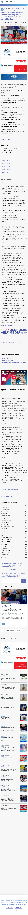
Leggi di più (14, 910)
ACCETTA (10, 907)
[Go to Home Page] (14, 8)
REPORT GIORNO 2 (6, 169)
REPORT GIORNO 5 (6, 160)
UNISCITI (14, 569)
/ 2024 (9, 10)
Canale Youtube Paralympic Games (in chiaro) (14, 362)
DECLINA (18, 907)
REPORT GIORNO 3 (6, 166)
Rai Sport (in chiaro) (7, 360)
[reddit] (11, 638)
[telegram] (22, 638)
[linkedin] (19, 638)
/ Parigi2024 (14, 10)
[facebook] (8, 638)
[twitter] (15, 638)
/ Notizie (17, 8)
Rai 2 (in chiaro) (6, 358)
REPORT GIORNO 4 (6, 163)
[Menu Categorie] (26, 1)
